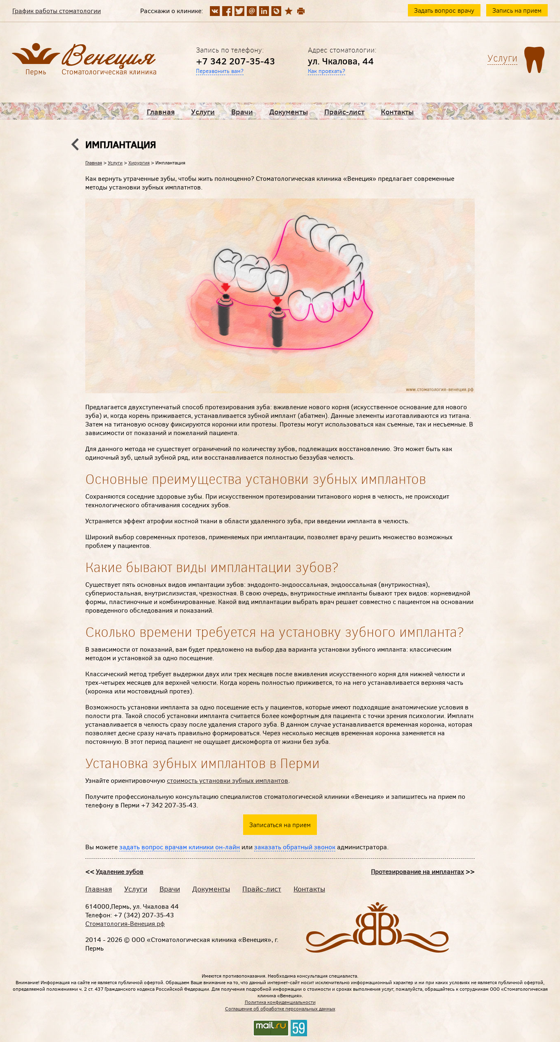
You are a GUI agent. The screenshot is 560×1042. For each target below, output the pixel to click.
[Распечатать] (301, 11)
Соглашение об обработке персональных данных (280, 1008)
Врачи (242, 111)
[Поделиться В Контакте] (215, 11)
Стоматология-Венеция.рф (125, 923)
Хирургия (139, 162)
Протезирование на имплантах (417, 871)
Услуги (203, 111)
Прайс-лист (344, 111)
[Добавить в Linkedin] (264, 11)
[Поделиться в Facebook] (227, 11)
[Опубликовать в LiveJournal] (276, 11)
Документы (288, 111)
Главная (161, 111)
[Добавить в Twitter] (239, 11)
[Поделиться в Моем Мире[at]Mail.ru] (252, 11)
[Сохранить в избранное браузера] (289, 11)
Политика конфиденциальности (280, 1002)
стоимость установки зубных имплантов (227, 780)
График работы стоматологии (56, 10)
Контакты (397, 111)
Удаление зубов (119, 871)
